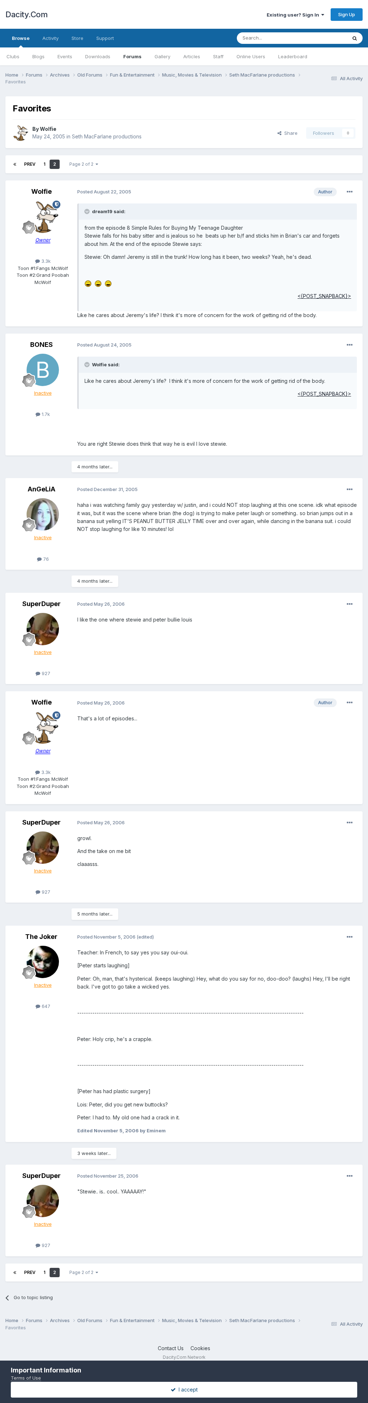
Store (77, 38)
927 (45, 673)
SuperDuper (41, 603)
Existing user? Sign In (294, 15)
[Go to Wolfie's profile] (20, 133)
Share (289, 133)
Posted (104, 191)
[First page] (15, 164)
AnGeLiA (41, 489)
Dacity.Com (26, 14)
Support (105, 38)
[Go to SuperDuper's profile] (43, 629)
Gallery (162, 56)
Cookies (200, 1348)
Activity (50, 38)
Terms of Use (26, 1378)
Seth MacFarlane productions (107, 136)
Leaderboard (292, 56)
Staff (218, 56)
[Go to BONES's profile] (43, 370)
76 (45, 559)
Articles (191, 56)
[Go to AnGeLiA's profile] (43, 514)
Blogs (38, 56)
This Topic (325, 38)
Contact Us (171, 1348)
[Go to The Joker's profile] (43, 962)
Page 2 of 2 (82, 164)
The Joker (41, 936)
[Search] (355, 38)
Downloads (97, 56)
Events (65, 56)
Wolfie (48, 129)
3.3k (45, 261)
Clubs (12, 56)
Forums (132, 56)
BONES (41, 344)
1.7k (45, 414)
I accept (187, 1389)
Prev (30, 164)
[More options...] (349, 192)
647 (45, 1006)
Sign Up (346, 14)
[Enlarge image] (88, 283)
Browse (20, 38)
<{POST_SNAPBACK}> (324, 296)
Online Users (250, 56)
